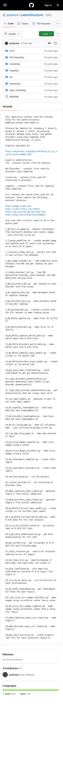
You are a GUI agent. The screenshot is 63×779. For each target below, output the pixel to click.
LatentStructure (32, 15)
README (14, 96)
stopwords (15, 83)
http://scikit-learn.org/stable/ (22, 209)
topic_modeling (18, 90)
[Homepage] (31, 5)
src (11, 77)
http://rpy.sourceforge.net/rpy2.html (25, 212)
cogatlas (14, 70)
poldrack (12, 15)
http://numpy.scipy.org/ (18, 206)
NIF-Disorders (17, 57)
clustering (15, 64)
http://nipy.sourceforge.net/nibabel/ (25, 215)
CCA (12, 50)
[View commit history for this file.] (55, 43)
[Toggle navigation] (5, 5)
